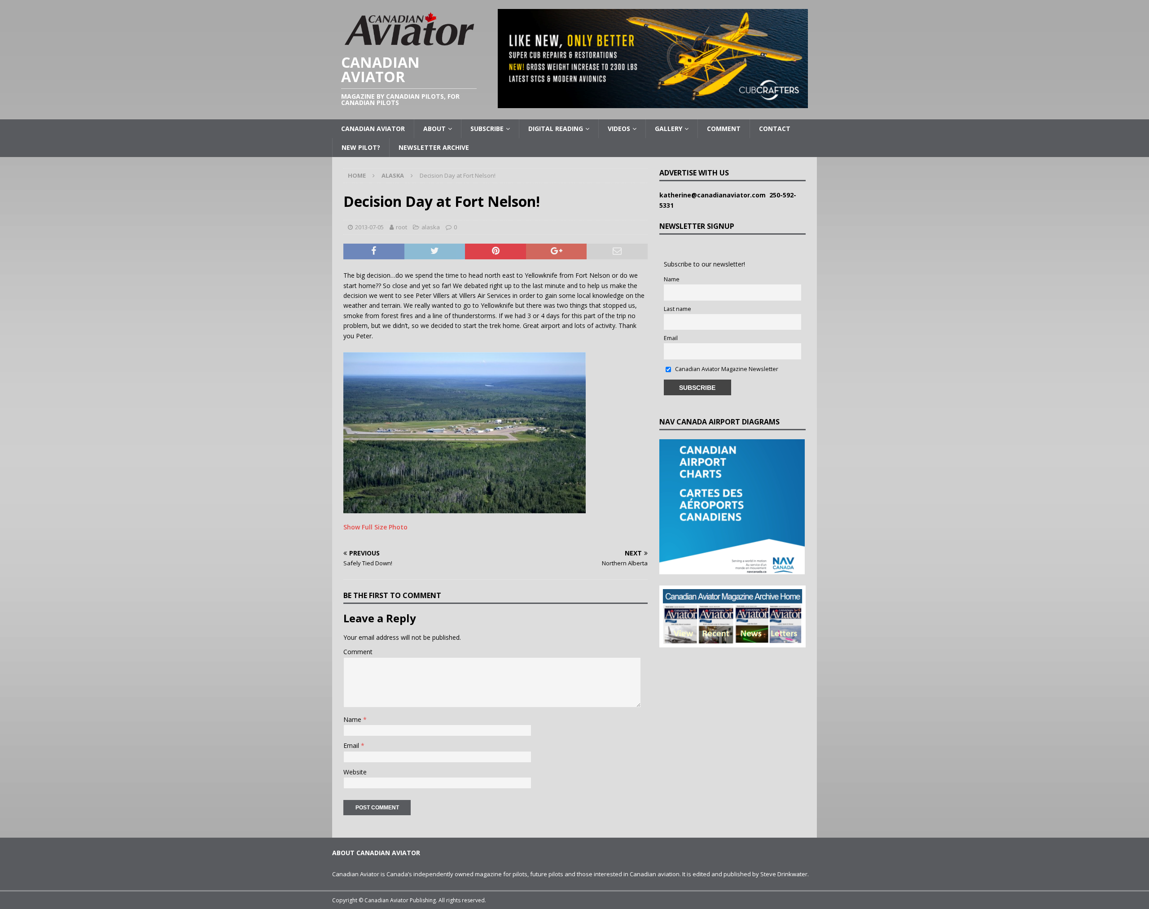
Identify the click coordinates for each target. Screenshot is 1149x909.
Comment (724, 128)
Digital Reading (555, 128)
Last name (677, 309)
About (434, 128)
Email (352, 745)
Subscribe (487, 128)
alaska (430, 227)
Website (355, 772)
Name (353, 719)
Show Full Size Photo (375, 527)
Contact (774, 128)
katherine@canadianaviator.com (714, 195)
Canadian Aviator (373, 128)
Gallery (668, 128)
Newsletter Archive (434, 147)
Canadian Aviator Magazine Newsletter (726, 369)
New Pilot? (361, 147)
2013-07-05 (369, 227)
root (401, 227)
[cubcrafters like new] (653, 103)
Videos (619, 128)
